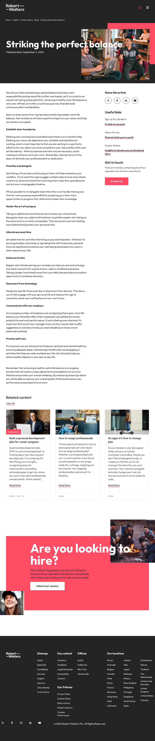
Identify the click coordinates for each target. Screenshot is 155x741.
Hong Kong (112, 696)
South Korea (129, 701)
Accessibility (63, 674)
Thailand (144, 669)
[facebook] (117, 100)
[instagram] (21, 723)
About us (41, 683)
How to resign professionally (76, 438)
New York (82, 669)
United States (146, 695)
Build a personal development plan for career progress (27, 440)
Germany (111, 692)
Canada (111, 674)
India (109, 701)
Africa (110, 660)
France (110, 687)
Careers (61, 678)
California (82, 664)
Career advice (13, 432)
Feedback (62, 664)
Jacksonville (83, 674)
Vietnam (144, 700)
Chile (109, 678)
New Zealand (130, 683)
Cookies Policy (64, 698)
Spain (126, 705)
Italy (126, 664)
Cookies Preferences (63, 714)
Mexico (127, 678)
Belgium (111, 669)
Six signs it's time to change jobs (124, 440)
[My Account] (140, 7)
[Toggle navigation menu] (147, 7)
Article (11, 496)
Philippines (129, 687)
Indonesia (111, 705)
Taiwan (143, 664)
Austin (80, 660)
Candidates (42, 669)
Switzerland (146, 660)
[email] (135, 100)
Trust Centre (43, 692)
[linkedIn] (126, 100)
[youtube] (39, 723)
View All (10, 403)
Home (40, 660)
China (110, 683)
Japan (127, 669)
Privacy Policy (63, 694)
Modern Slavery (65, 707)
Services (41, 674)
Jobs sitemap (43, 687)
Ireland (127, 660)
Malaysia (128, 674)
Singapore (129, 696)
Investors (61, 660)
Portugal (128, 692)
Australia (111, 664)
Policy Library (63, 703)
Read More (15, 485)
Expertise (41, 664)
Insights (40, 678)
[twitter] (108, 100)
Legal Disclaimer (65, 669)
